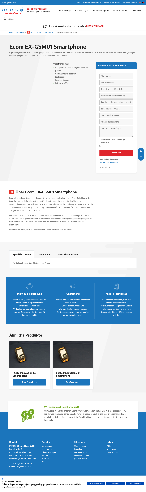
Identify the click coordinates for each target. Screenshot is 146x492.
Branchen (106, 3)
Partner (45, 455)
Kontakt (134, 3)
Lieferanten (86, 3)
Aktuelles (136, 10)
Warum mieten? (121, 10)
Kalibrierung (81, 10)
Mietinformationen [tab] (68, 254)
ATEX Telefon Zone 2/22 (46, 32)
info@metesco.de (23, 466)
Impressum (111, 449)
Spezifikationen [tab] (22, 254)
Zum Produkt (28, 382)
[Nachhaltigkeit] (27, 415)
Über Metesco (96, 3)
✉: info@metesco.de (9, 3)
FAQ (78, 3)
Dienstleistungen (100, 10)
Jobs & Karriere (80, 458)
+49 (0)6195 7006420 (22, 463)
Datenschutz (112, 452)
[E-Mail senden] (141, 157)
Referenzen (126, 3)
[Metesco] (12, 10)
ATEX (32, 32)
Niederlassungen (81, 455)
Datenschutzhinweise (108, 162)
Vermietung (64, 10)
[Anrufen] (141, 150)
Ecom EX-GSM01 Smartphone (67, 32)
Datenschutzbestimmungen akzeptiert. (113, 141)
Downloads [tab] (44, 254)
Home (11, 32)
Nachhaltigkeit (115, 3)
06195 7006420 (39, 9)
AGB (109, 446)
